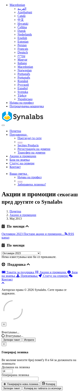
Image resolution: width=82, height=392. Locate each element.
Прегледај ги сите (30, 138)
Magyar (22, 59)
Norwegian (25, 70)
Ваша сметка (19, 173)
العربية (22, 8)
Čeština (22, 27)
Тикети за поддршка (20, 272)
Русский (23, 84)
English (22, 38)
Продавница (19, 134)
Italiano (22, 63)
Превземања (29, 275)
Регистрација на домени (34, 149)
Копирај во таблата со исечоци (42, 388)
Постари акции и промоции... (44, 234)
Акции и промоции (23, 156)
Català (21, 16)
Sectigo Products (28, 145)
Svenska (23, 92)
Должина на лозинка (16, 367)
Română (23, 81)
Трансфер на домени (31, 152)
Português (24, 74)
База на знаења (20, 159)
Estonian (23, 41)
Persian (22, 45)
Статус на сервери (22, 163)
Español (23, 88)
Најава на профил (22, 102)
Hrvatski (23, 23)
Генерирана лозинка (15, 375)
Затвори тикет (11, 339)
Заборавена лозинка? (32, 184)
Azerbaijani (25, 12)
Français (23, 48)
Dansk (22, 31)
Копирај (50, 384)
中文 (21, 19)
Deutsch (23, 52)
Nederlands (25, 34)
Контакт (15, 167)
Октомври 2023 (12, 234)
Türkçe (22, 95)
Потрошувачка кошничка (27, 106)
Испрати (29, 339)
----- (20, 141)
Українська (25, 99)
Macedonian (17, 5)
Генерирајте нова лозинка (22, 384)
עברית (21, 56)
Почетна (15, 131)
